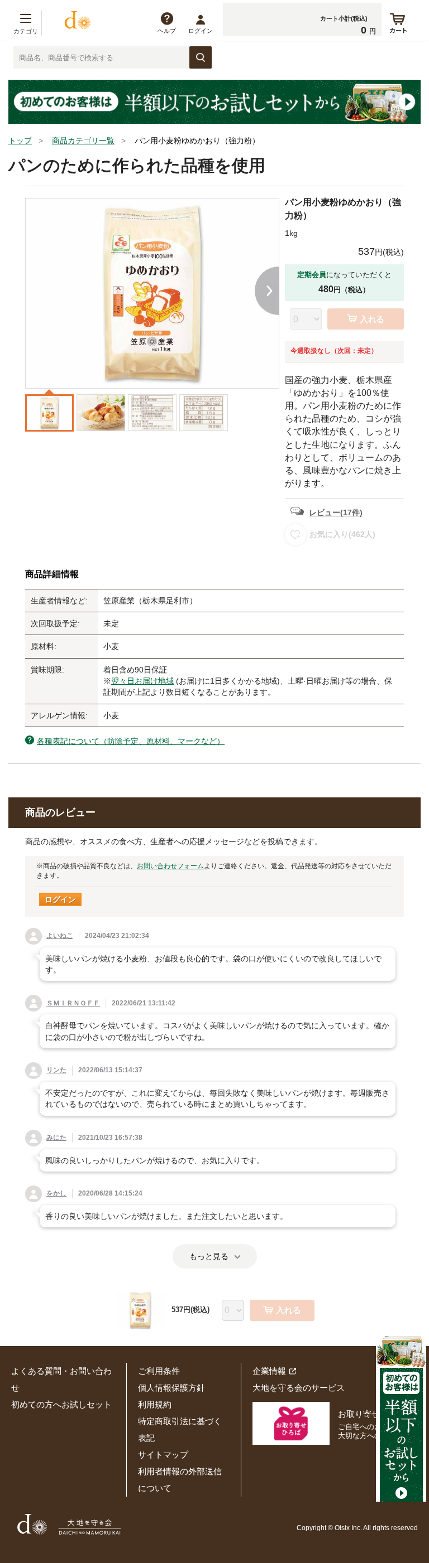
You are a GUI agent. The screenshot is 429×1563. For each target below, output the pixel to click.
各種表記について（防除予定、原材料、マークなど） (131, 741)
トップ (20, 140)
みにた (56, 1137)
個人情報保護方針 (171, 1387)
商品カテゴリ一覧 (83, 140)
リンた (56, 1070)
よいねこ (59, 936)
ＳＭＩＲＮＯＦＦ (73, 1003)
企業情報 (269, 1371)
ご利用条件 (159, 1371)
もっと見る (208, 1256)
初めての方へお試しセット (61, 1404)
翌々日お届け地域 (142, 680)
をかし (56, 1193)
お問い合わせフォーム (170, 866)
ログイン (200, 30)
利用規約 (154, 1404)
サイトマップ (163, 1454)
